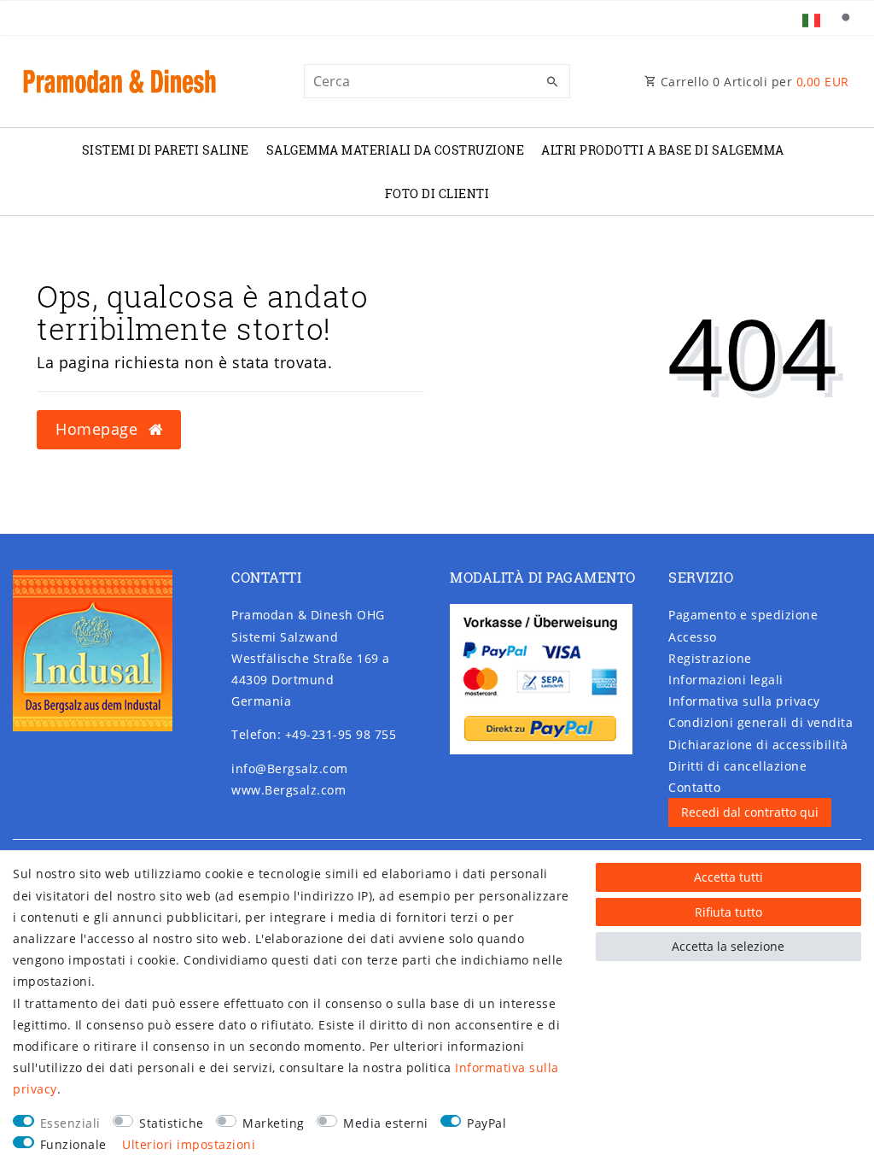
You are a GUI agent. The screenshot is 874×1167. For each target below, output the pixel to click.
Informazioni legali (726, 679)
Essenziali (70, 1123)
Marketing (273, 1123)
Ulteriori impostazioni (188, 1144)
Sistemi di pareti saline (165, 150)
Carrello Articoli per (752, 81)
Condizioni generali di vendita (760, 722)
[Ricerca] (845, 18)
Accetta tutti (728, 877)
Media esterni (385, 1123)
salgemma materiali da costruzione (395, 150)
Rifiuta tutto (728, 912)
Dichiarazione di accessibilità (758, 744)
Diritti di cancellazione (737, 766)
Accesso (692, 637)
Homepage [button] (99, 429)
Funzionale (73, 1144)
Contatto (694, 787)
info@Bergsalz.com (289, 768)
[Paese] (811, 18)
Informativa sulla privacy (744, 701)
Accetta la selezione (728, 946)
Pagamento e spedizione (743, 615)
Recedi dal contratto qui (750, 812)
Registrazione (710, 658)
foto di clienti (437, 193)
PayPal (486, 1123)
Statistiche (171, 1123)
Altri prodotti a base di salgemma (662, 150)
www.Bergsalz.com (288, 790)
